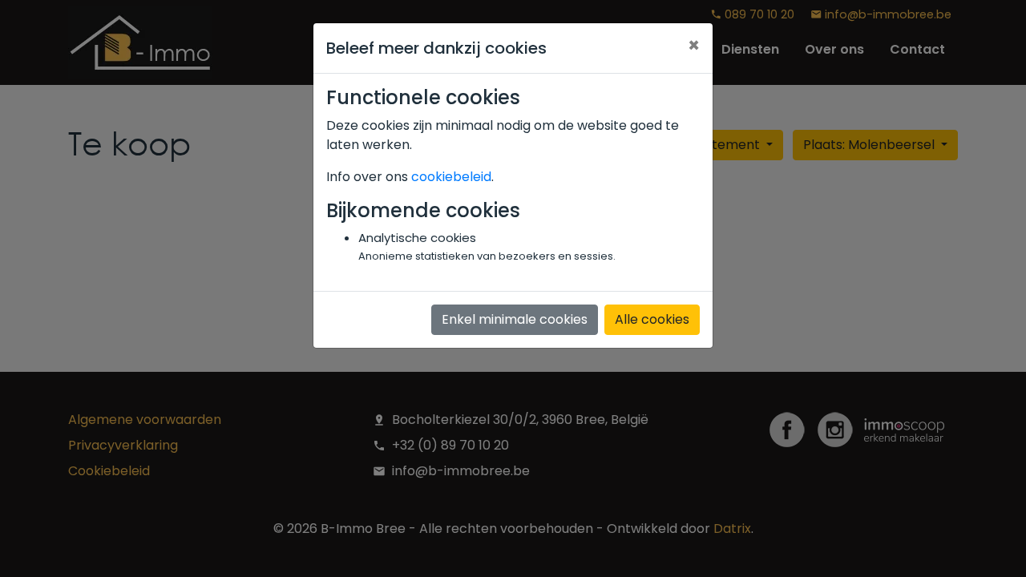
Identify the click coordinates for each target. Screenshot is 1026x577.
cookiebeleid (451, 176)
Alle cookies (652, 319)
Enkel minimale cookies (515, 319)
